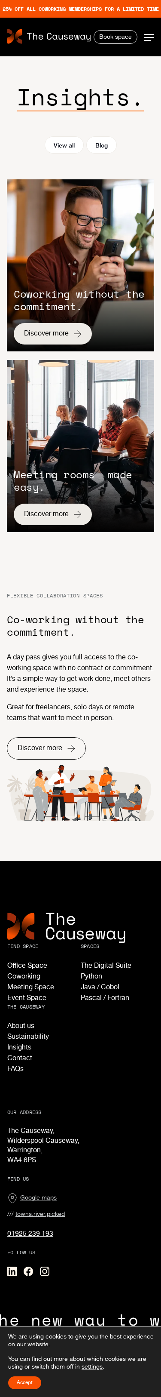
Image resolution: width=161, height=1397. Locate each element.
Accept (25, 1383)
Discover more (46, 333)
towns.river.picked (40, 1214)
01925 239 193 (30, 1233)
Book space (115, 37)
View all (64, 145)
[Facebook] (28, 1271)
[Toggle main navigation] (149, 37)
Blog (101, 145)
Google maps (38, 1198)
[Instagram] (44, 1271)
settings (92, 1367)
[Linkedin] (12, 1271)
